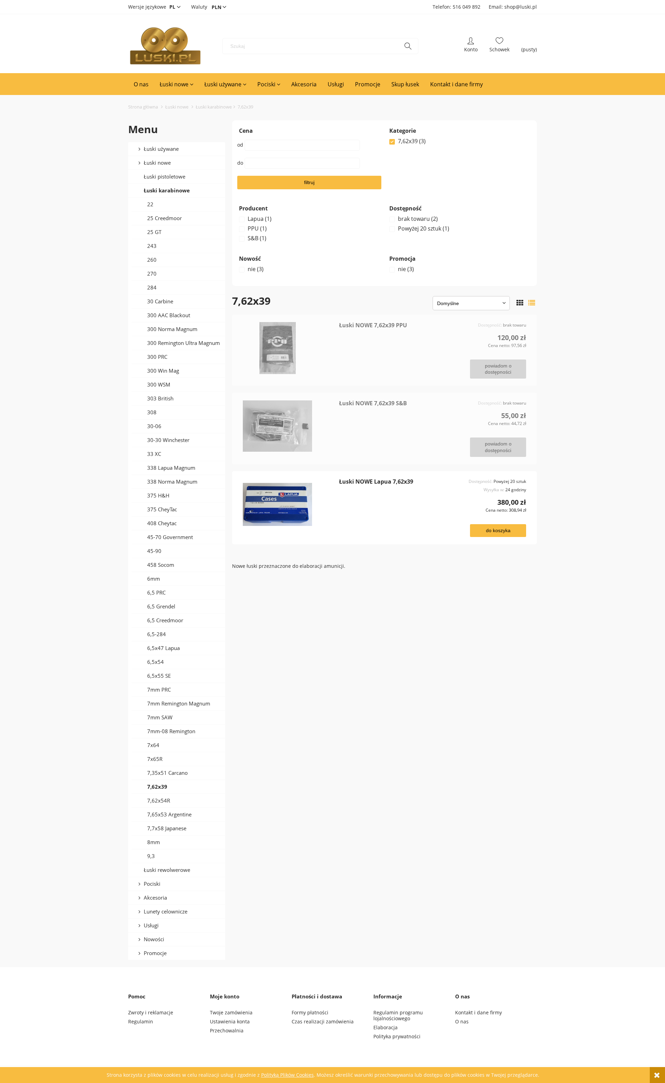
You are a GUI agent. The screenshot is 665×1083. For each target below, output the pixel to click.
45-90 (154, 550)
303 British (160, 398)
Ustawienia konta (230, 1021)
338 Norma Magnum (172, 481)
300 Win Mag (163, 370)
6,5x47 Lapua (163, 647)
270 (152, 273)
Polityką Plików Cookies (287, 1075)
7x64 (153, 745)
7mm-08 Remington (171, 731)
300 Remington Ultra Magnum (183, 342)
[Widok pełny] (531, 302)
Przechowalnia (226, 1030)
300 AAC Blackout (168, 315)
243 (152, 245)
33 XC (154, 453)
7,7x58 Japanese (166, 828)
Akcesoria (155, 897)
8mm (153, 842)
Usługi (151, 925)
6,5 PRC (156, 592)
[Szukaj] (408, 46)
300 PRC (157, 356)
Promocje (155, 953)
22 (150, 204)
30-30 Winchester (168, 439)
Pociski (152, 883)
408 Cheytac (162, 523)
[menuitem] (141, 84)
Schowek (499, 46)
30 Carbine (160, 301)
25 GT (154, 231)
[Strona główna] (165, 46)
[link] (460, 141)
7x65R (154, 758)
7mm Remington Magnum (178, 703)
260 (152, 259)
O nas (462, 1021)
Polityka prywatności (396, 1036)
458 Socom (160, 564)
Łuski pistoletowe (164, 176)
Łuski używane (161, 148)
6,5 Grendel (161, 606)
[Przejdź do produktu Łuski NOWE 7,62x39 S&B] (288, 426)
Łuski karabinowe (167, 190)
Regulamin (140, 1021)
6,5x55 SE (159, 675)
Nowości (154, 939)
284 (152, 287)
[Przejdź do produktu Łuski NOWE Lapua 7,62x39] (288, 504)
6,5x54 (155, 661)
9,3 (151, 855)
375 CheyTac (162, 509)
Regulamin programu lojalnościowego (398, 1015)
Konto (471, 46)
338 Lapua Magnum (171, 467)
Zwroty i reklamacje (150, 1012)
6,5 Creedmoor (165, 620)
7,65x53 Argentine (169, 814)
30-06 (154, 426)
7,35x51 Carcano (167, 772)
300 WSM (158, 384)
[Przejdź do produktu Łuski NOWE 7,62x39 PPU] (288, 348)
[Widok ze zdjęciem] (519, 302)
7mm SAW (159, 717)
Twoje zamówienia (231, 1012)
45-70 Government (170, 537)
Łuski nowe (157, 162)
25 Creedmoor (164, 218)
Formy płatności (310, 1012)
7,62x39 (157, 786)
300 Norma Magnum (172, 329)
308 (152, 412)
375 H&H (158, 495)
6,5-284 (156, 634)
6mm (153, 578)
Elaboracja (385, 1027)
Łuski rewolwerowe (167, 869)
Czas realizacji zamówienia (323, 1021)
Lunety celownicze (165, 911)
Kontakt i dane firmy (478, 1012)
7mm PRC (159, 689)
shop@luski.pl (520, 6)
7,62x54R (158, 800)
